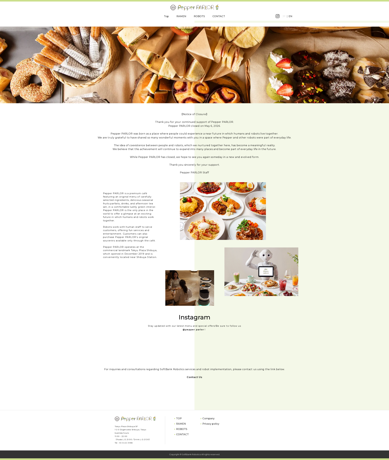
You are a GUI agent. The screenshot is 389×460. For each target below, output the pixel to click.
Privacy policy (210, 423)
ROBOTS (199, 16)
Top (166, 16)
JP (284, 16)
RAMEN (181, 16)
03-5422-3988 (126, 443)
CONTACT (218, 16)
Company (208, 418)
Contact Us (194, 377)
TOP (179, 418)
